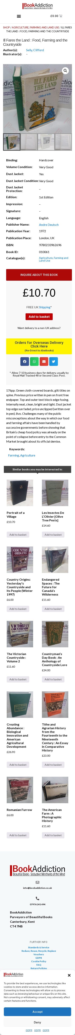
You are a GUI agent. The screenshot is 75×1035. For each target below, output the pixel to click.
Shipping (44, 307)
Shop (6, 27)
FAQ (38, 964)
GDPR (29, 1030)
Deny (37, 1022)
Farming (13, 455)
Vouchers (38, 954)
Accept (37, 1012)
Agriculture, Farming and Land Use (35, 27)
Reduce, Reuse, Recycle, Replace (39, 950)
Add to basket (39, 317)
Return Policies (39, 968)
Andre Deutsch (49, 224)
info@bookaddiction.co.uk (37, 887)
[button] (69, 975)
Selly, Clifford (35, 50)
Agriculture (27, 455)
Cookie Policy (38, 961)
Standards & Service (38, 947)
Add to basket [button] (18, 534)
